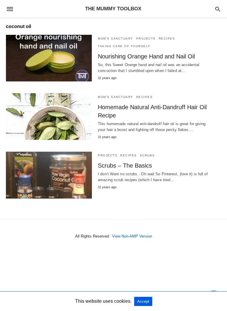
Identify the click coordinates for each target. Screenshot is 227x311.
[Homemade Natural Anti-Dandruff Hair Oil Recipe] (49, 116)
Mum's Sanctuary (115, 38)
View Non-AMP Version (132, 236)
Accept (143, 301)
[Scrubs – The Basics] (49, 175)
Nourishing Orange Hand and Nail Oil (146, 56)
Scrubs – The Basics (125, 165)
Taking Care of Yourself (124, 46)
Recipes (167, 38)
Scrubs (147, 155)
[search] (217, 9)
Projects (146, 38)
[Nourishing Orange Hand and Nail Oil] (49, 58)
